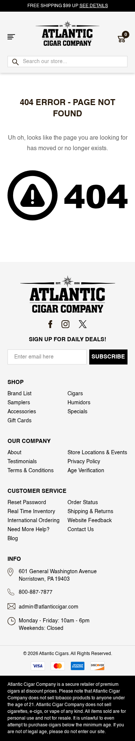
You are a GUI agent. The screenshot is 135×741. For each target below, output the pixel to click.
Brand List (20, 393)
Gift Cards (20, 420)
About (14, 452)
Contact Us (81, 529)
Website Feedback (90, 520)
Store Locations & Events (97, 452)
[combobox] (68, 61)
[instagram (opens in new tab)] (65, 324)
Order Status (83, 502)
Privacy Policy (84, 461)
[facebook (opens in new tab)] (50, 324)
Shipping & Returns (90, 511)
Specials (77, 411)
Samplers (19, 402)
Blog (13, 538)
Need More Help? (29, 529)
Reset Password (27, 502)
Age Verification (86, 470)
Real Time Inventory (31, 511)
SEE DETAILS (94, 6)
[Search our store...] (15, 62)
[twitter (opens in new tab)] (83, 324)
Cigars (75, 393)
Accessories (22, 411)
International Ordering (34, 520)
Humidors (79, 402)
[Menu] (11, 37)
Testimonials (22, 461)
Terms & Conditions (31, 470)
